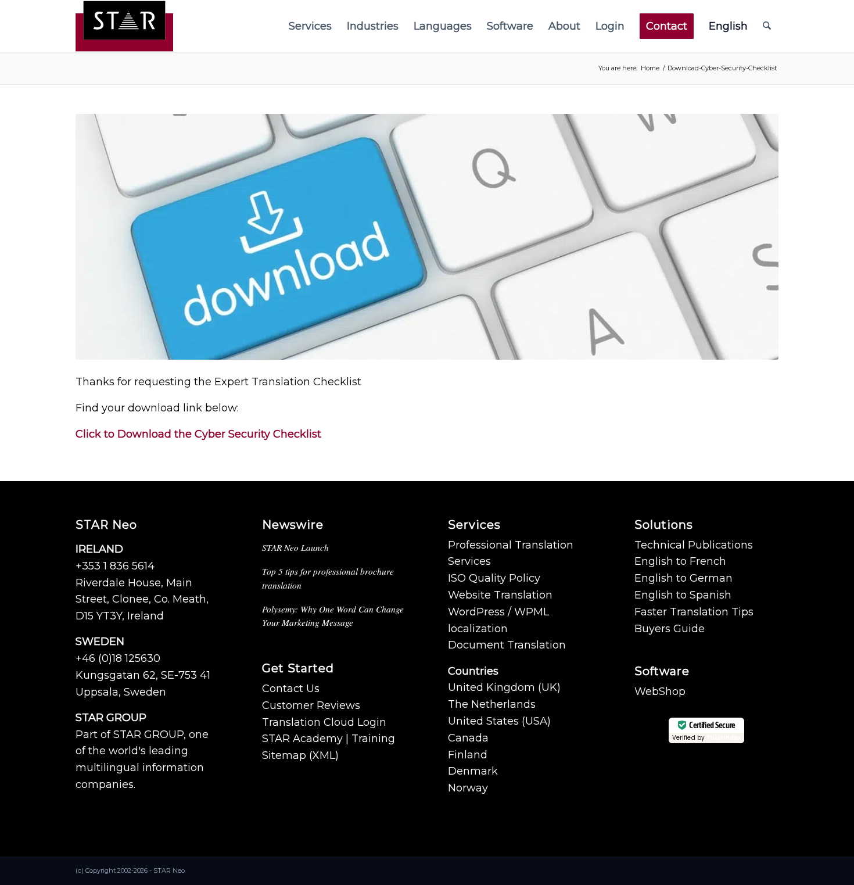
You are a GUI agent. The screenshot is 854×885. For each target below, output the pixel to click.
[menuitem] (310, 26)
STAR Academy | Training (328, 738)
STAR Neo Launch (295, 547)
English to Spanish (682, 595)
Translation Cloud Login (324, 722)
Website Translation (500, 595)
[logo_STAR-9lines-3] (124, 26)
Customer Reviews (311, 705)
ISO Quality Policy (494, 578)
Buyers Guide (669, 628)
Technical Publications (693, 545)
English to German (683, 578)
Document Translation (507, 645)
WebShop (660, 691)
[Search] (766, 26)
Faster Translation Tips (693, 611)
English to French (680, 561)
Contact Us (291, 688)
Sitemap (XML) (300, 755)
